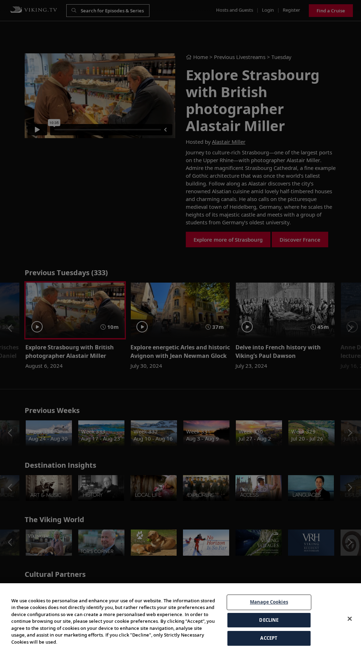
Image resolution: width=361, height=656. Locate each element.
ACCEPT (268, 638)
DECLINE (269, 620)
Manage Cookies (269, 602)
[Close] (349, 619)
